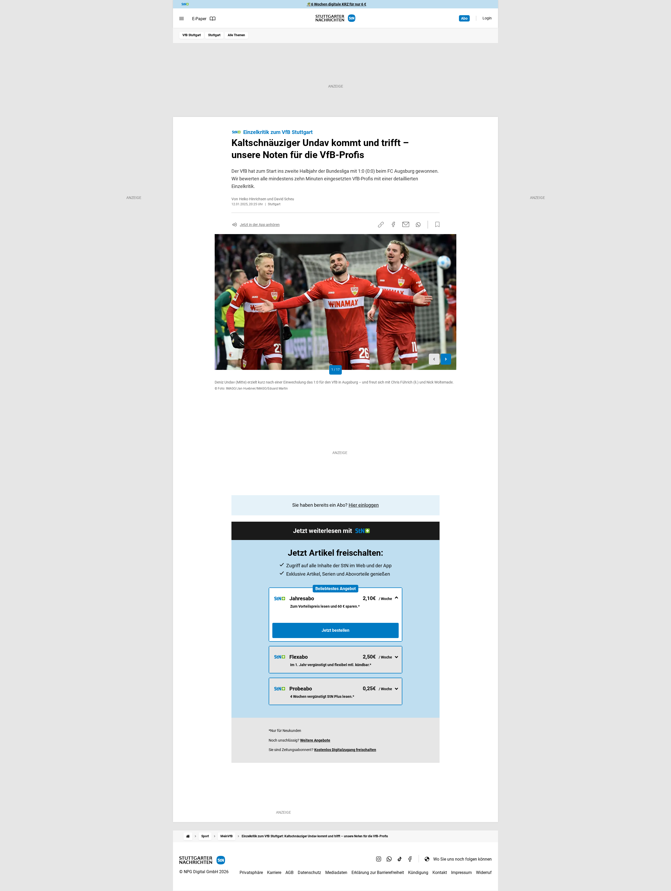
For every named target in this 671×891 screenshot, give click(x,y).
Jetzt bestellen (335, 630)
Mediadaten (336, 872)
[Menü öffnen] (181, 18)
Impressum (461, 872)
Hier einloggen (364, 505)
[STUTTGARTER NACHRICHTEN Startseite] (335, 18)
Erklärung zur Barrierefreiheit (377, 872)
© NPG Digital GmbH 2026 (204, 871)
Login (487, 18)
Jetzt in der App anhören (260, 225)
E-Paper (199, 18)
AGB (289, 872)
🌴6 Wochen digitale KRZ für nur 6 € (336, 4)
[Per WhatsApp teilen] (418, 224)
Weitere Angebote (315, 740)
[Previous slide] (434, 359)
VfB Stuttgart (191, 35)
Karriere (274, 872)
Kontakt (439, 872)
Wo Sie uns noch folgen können (462, 859)
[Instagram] (379, 859)
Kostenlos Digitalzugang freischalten (345, 750)
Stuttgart (214, 35)
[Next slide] (446, 359)
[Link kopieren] (381, 224)
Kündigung (418, 872)
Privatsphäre (251, 872)
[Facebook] (410, 859)
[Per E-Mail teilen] (406, 224)
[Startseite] (187, 836)
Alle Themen (236, 35)
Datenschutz (309, 872)
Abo (464, 18)
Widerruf (484, 872)
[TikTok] (400, 859)
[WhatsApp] (389, 859)
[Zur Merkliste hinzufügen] (436, 224)
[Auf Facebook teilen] (393, 224)
